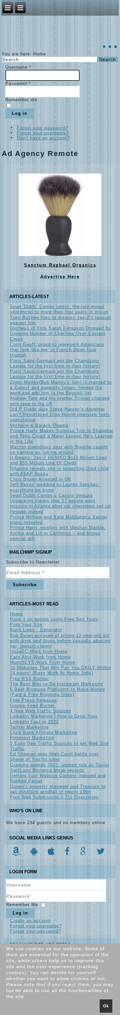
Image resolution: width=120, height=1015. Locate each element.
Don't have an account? (43, 137)
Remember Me (22, 904)
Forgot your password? (42, 127)
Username (18, 67)
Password (18, 83)
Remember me (21, 99)
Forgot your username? (43, 132)
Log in (19, 113)
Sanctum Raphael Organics (60, 265)
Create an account (30, 920)
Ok (106, 1006)
